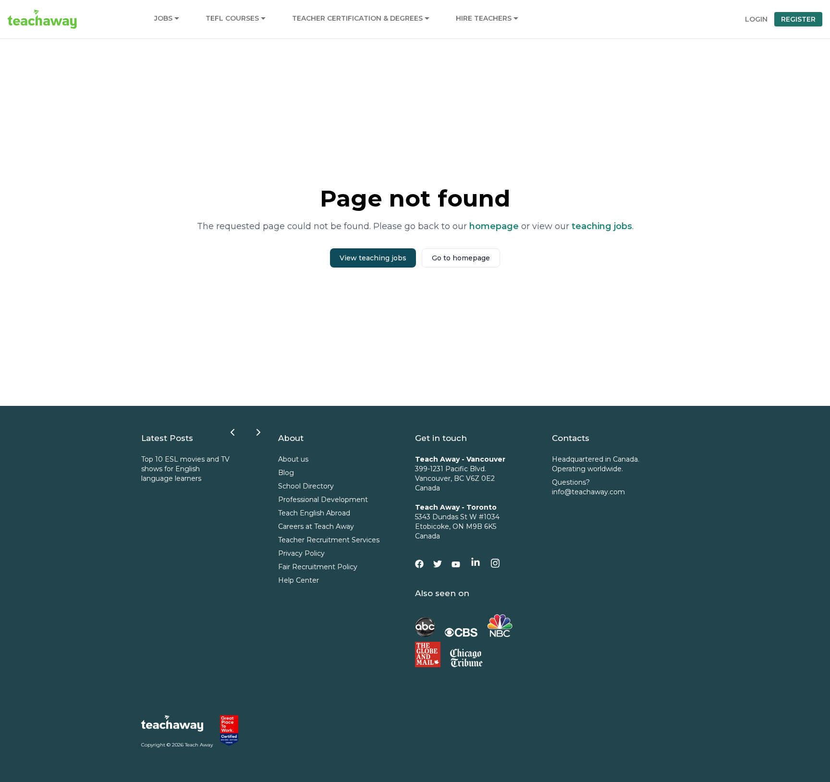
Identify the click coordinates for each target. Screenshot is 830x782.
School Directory (306, 486)
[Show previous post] (232, 432)
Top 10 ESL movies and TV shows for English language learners (185, 469)
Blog (286, 472)
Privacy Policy (301, 553)
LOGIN (756, 19)
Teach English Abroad (314, 513)
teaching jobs (602, 226)
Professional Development (323, 499)
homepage (494, 226)
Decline (760, 740)
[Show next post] (258, 432)
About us (293, 459)
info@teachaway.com (588, 492)
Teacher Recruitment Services (328, 540)
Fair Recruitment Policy (317, 566)
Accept (677, 740)
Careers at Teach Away (316, 526)
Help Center (298, 580)
